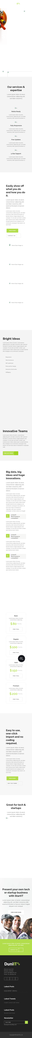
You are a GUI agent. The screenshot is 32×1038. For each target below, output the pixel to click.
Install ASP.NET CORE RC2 (10, 991)
